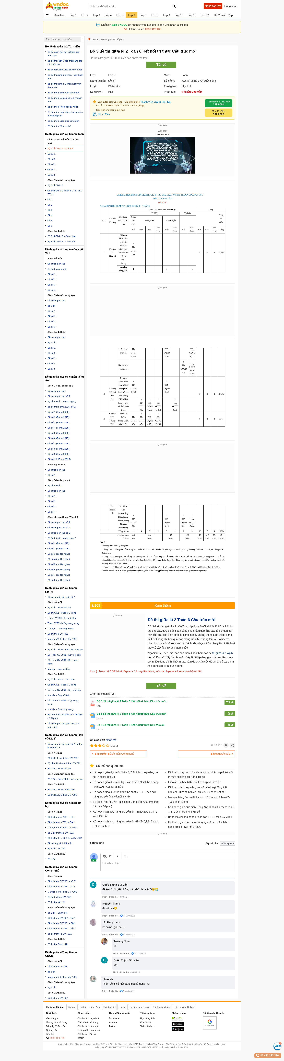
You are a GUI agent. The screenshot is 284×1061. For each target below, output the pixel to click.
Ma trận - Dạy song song (60, 628)
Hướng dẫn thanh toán (89, 1030)
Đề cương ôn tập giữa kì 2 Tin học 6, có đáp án (65, 746)
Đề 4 (49, 215)
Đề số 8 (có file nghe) (58, 580)
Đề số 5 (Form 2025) (58, 433)
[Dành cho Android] (178, 1030)
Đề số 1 (220, 753)
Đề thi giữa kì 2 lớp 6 (111, 39)
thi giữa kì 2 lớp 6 (222, 653)
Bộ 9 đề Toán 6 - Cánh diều (61, 236)
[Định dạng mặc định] (125, 856)
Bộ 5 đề (51, 859)
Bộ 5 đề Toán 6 (55, 185)
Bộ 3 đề (51, 971)
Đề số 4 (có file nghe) (58, 559)
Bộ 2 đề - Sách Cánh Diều (61, 789)
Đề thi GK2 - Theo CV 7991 (61, 612)
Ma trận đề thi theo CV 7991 (62, 639)
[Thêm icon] (104, 856)
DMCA (80, 1038)
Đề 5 (49, 220)
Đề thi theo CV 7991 (58, 633)
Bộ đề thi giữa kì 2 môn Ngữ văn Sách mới (64, 85)
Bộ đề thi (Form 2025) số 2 (61, 406)
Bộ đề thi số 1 (54, 485)
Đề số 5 (51, 175)
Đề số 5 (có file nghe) (58, 564)
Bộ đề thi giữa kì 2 (56, 269)
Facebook (114, 1018)
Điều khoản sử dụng (87, 1022)
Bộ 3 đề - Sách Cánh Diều (61, 679)
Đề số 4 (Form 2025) (58, 427)
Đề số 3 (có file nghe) (58, 554)
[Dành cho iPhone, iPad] (178, 1025)
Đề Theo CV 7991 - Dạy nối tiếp (64, 654)
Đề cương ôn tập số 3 (58, 532)
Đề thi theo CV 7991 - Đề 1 (61, 918)
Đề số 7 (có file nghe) (58, 575)
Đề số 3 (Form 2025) (58, 422)
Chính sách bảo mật (87, 1026)
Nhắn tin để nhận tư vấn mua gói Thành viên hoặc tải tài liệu (144, 24)
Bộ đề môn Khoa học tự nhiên (63, 106)
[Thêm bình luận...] (168, 865)
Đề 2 (49, 204)
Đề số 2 (51, 159)
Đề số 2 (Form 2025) (58, 417)
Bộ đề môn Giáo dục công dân (63, 121)
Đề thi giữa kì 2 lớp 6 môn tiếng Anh (64, 378)
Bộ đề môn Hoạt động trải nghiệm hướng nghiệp (65, 114)
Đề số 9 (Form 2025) (58, 454)
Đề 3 (49, 210)
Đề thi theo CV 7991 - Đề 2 (61, 923)
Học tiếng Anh (147, 1018)
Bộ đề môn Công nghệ (114, 753)
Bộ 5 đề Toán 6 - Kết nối (60, 148)
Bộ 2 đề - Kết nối (56, 902)
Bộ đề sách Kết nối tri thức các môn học (63, 54)
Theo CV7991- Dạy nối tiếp (61, 618)
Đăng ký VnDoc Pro (56, 1026)
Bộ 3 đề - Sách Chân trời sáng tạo (65, 649)
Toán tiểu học (147, 1026)
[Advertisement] (162, 312)
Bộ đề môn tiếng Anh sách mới (63, 92)
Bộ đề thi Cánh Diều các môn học (64, 69)
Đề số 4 (51, 169)
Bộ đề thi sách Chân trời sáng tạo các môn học (64, 62)
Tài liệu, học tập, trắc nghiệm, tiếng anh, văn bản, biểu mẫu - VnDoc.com (65, 6)
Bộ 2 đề (51, 987)
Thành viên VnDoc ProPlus (156, 101)
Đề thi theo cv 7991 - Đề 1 (61, 817)
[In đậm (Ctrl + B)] (110, 856)
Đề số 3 (51, 164)
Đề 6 (49, 225)
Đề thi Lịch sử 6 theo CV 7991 (63, 758)
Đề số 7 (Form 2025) (58, 443)
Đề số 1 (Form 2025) (58, 412)
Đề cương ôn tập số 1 (58, 522)
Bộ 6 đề (51, 305)
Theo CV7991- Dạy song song (63, 623)
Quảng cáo (52, 1030)
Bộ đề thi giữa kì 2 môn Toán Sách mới (65, 77)
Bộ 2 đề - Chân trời (57, 912)
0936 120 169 (57, 1038)
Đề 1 (49, 199)
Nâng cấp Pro (213, 6)
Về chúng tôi (52, 1018)
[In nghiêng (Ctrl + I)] (117, 856)
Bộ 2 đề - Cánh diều (57, 944)
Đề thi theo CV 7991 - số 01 (61, 881)
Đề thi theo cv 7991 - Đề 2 (61, 822)
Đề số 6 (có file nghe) (58, 569)
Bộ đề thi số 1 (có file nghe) (61, 401)
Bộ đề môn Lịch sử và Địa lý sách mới (64, 100)
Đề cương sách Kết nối (59, 843)
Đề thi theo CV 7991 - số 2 (61, 886)
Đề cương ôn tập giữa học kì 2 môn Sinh (63, 725)
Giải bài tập (146, 1022)
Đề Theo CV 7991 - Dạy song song (62, 662)
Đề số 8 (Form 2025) (58, 448)
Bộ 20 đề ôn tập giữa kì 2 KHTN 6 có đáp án (65, 716)
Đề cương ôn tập (56, 263)
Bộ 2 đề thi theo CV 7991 (60, 832)
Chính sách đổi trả (86, 1034)
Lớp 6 (95, 39)
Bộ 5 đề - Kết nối (56, 848)
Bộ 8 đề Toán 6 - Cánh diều (61, 241)
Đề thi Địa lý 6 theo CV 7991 (62, 795)
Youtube (113, 1022)
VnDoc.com (89, 39)
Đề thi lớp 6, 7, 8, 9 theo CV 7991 (64, 838)
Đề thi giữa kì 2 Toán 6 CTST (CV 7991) (64, 192)
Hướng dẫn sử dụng (56, 1022)
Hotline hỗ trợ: (144, 29)
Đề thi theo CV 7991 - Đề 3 (61, 928)
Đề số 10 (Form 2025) (59, 459)
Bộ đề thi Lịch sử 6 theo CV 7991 (64, 763)
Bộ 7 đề (51, 342)
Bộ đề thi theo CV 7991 (59, 897)
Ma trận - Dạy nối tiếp (58, 669)
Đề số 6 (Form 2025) (58, 438)
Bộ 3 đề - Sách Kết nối (59, 607)
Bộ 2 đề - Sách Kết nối (59, 768)
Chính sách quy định (88, 1018)
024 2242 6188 (199, 1044)
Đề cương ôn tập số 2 (58, 396)
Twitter (112, 1026)
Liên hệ (50, 1034)
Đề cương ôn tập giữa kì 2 (61, 597)
